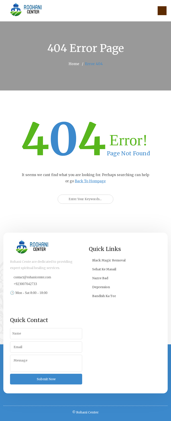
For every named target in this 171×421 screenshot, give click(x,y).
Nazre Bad (100, 278)
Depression (101, 287)
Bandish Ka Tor (104, 296)
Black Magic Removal (109, 260)
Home (74, 64)
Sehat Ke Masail (104, 269)
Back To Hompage (90, 181)
